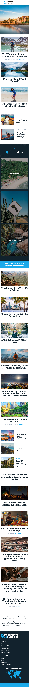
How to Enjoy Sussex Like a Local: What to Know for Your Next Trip (22, 463)
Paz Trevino (18, 117)
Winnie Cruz (21, 293)
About (2, 660)
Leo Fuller (17, 131)
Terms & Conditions (6, 664)
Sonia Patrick (21, 59)
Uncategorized (11, 533)
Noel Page (18, 84)
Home (3, 658)
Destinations (14, 173)
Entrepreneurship (5, 650)
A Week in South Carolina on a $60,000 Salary (21, 436)
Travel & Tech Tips (14, 59)
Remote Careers (5, 652)
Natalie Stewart (18, 319)
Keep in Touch (4, 662)
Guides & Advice (3, 12)
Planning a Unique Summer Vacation (21, 120)
